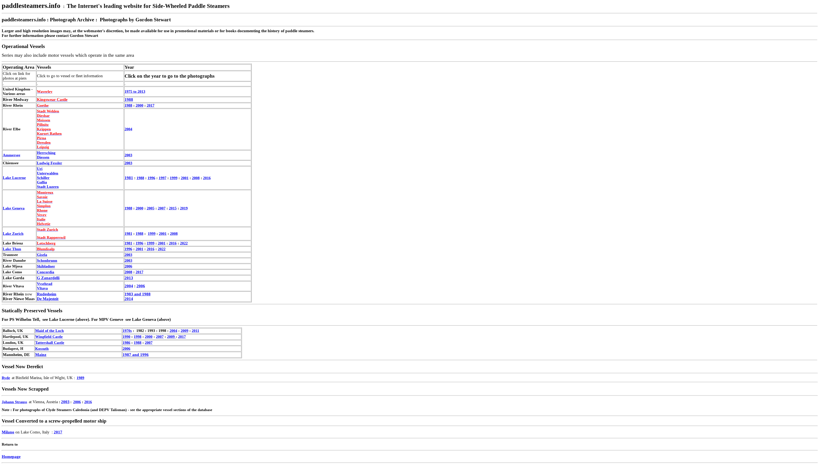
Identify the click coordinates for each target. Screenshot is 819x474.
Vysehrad (44, 284)
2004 (128, 129)
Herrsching (46, 153)
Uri (39, 169)
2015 (173, 208)
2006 (140, 286)
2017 (150, 105)
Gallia (42, 182)
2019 (184, 208)
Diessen (43, 157)
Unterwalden (47, 173)
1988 (128, 105)
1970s (127, 331)
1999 (151, 233)
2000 (139, 105)
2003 (128, 155)
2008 (196, 178)
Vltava (42, 288)
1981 (129, 178)
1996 (128, 249)
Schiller (43, 178)
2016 (207, 178)
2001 (162, 243)
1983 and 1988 (138, 294)
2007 (162, 208)
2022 (184, 243)
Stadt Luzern (48, 187)
